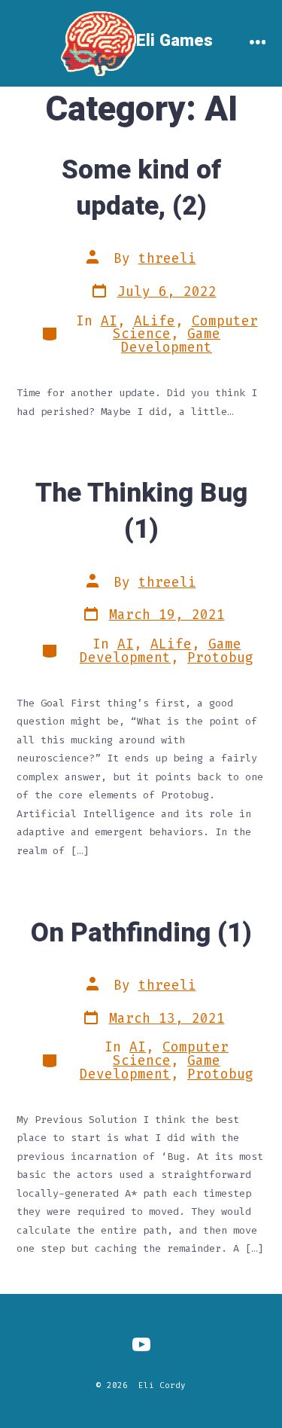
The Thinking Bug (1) (141, 511)
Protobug (220, 658)
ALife (154, 321)
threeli (167, 258)
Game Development (170, 340)
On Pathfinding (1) (141, 933)
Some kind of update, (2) (141, 188)
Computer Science (171, 1054)
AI (109, 321)
